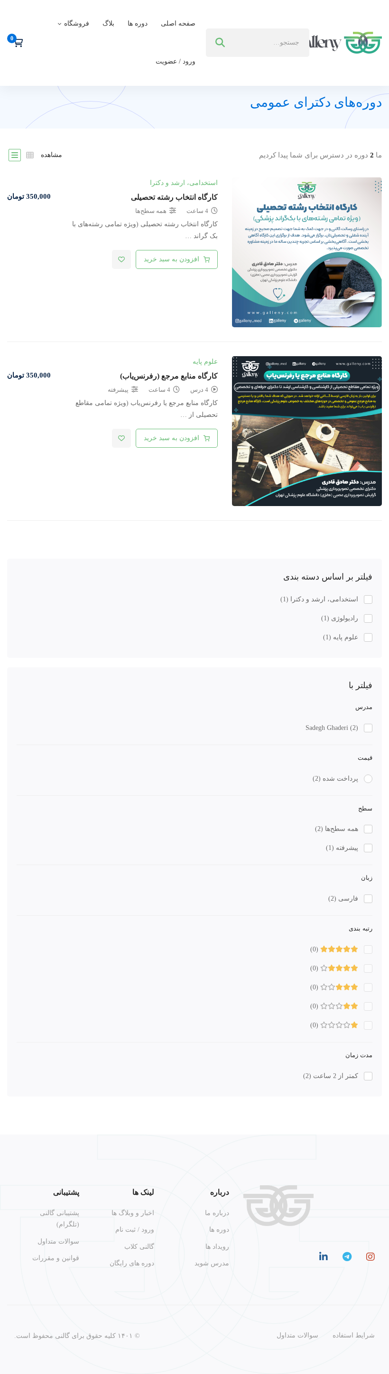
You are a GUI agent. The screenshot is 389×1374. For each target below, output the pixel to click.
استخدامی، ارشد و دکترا (319, 599)
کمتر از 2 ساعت (330, 1075)
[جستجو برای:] (257, 42)
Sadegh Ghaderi (332, 727)
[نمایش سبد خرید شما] (15, 43)
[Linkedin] (323, 1257)
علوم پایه (340, 637)
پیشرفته (342, 847)
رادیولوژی (339, 618)
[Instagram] (370, 1257)
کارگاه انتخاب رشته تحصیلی (174, 197)
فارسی (343, 898)
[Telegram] (347, 1257)
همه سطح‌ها (336, 828)
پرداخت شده (335, 778)
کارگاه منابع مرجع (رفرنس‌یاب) (169, 376)
